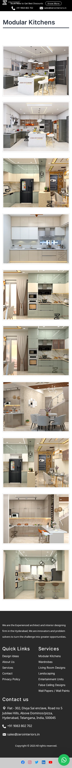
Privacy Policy (11, 679)
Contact (7, 673)
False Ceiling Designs (51, 685)
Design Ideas (10, 656)
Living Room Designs (51, 667)
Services (7, 667)
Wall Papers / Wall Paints (54, 690)
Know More (53, 3)
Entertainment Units (51, 679)
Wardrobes (45, 661)
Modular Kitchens (49, 656)
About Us (8, 661)
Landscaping (46, 673)
